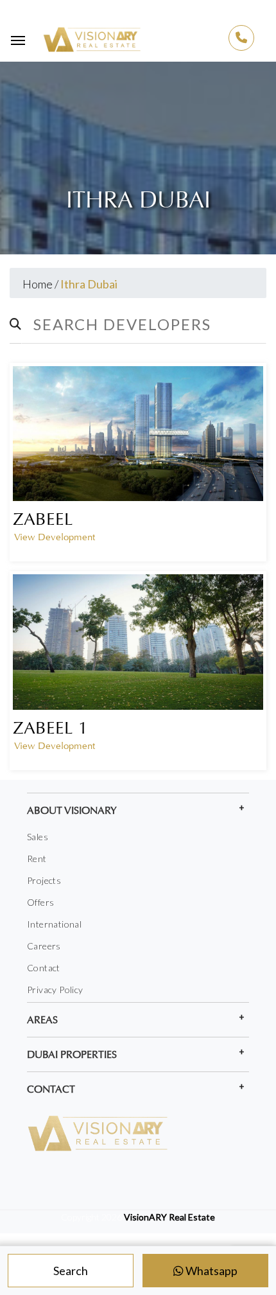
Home (37, 284)
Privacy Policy (55, 989)
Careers (44, 945)
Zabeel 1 (50, 728)
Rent (37, 858)
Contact (43, 967)
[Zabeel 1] (138, 641)
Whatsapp (210, 1271)
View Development (54, 537)
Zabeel (43, 519)
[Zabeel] (138, 433)
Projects (44, 880)
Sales (37, 836)
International (54, 924)
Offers (40, 902)
